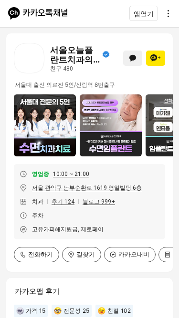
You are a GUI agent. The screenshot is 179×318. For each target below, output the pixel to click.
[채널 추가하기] (155, 58)
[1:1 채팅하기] (132, 58)
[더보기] (165, 13)
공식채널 (106, 54)
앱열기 (144, 14)
